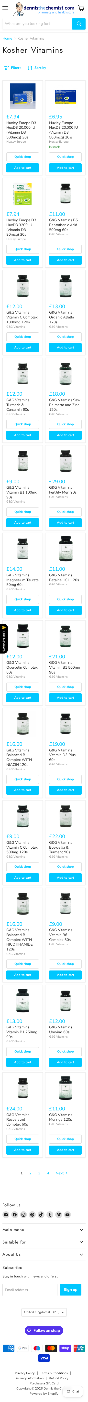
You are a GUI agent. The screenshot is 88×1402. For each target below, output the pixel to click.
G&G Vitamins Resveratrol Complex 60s (17, 1119)
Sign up (70, 1289)
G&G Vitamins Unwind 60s (60, 1029)
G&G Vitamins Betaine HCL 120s (64, 577)
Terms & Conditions (54, 1373)
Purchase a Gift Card (44, 1383)
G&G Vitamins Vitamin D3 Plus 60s (62, 755)
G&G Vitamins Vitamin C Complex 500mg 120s (22, 847)
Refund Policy (58, 1378)
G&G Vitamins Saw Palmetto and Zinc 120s (64, 405)
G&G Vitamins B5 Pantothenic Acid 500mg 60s (63, 225)
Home (7, 38)
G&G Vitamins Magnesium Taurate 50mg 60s (22, 580)
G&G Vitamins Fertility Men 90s (63, 490)
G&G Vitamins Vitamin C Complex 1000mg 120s (22, 317)
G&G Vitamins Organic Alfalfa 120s (61, 317)
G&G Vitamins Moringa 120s (60, 1117)
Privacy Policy (25, 1373)
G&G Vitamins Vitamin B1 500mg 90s (64, 667)
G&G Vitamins (58, 234)
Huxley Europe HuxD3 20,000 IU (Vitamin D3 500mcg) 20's (63, 130)
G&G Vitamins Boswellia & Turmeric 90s (60, 847)
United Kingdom (41, 1312)
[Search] (79, 24)
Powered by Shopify (44, 1393)
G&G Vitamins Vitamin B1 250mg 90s (21, 1032)
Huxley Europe (16, 142)
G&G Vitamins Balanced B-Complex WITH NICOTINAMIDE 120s (19, 940)
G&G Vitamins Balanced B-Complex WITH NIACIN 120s (19, 757)
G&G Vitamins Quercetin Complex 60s (22, 667)
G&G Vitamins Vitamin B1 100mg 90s (21, 492)
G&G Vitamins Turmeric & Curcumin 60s (17, 405)
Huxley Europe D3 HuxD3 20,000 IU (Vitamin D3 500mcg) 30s (21, 130)
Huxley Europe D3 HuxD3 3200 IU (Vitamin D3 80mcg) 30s (21, 227)
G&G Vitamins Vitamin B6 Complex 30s (60, 935)
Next (60, 1173)
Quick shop (22, 157)
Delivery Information (29, 1378)
